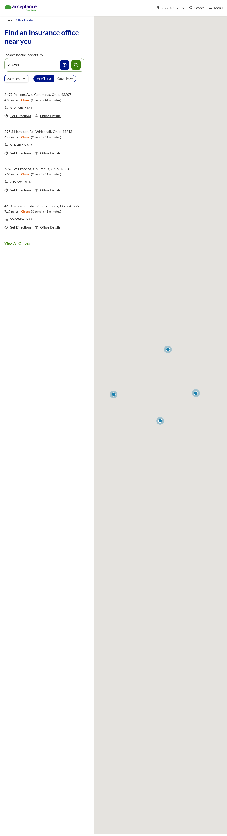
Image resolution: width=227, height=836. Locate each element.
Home (8, 20)
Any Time (44, 78)
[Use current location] (64, 65)
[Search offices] (76, 65)
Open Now (65, 78)
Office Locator (25, 20)
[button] (160, 420)
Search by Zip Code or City (24, 55)
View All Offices (17, 243)
